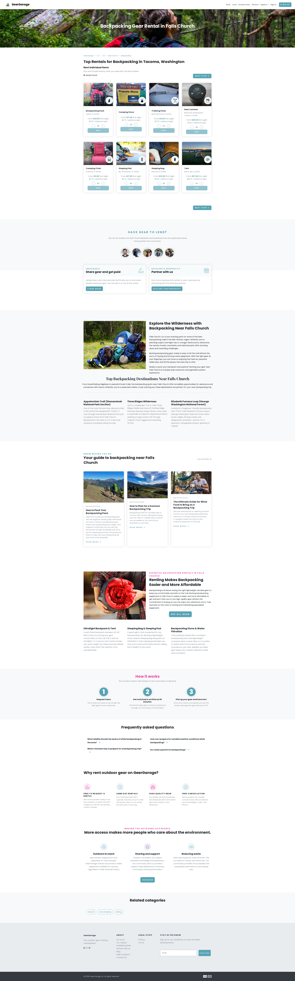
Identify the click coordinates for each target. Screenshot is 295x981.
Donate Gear (244, 4)
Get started (147, 880)
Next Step (201, 76)
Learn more (94, 289)
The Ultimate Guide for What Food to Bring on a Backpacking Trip (190, 504)
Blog (118, 951)
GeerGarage (21, 4)
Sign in (273, 4)
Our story (120, 939)
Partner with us (123, 948)
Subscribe (205, 953)
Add (98, 130)
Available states (123, 945)
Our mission (121, 942)
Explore (264, 4)
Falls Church (113, 56)
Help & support (123, 954)
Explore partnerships (167, 289)
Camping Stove (126, 112)
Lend (234, 4)
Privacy (141, 939)
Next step (201, 208)
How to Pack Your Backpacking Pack (97, 512)
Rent (228, 4)
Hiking (118, 912)
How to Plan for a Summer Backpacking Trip (145, 507)
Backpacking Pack (95, 111)
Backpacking (93, 506)
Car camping (105, 912)
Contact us (121, 957)
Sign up (285, 5)
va (104, 56)
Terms (141, 942)
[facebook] (84, 948)
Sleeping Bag (158, 168)
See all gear (180, 614)
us (98, 56)
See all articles (203, 459)
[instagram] (87, 948)
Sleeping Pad (125, 168)
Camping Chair (93, 168)
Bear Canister (191, 109)
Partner (255, 4)
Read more (92, 542)
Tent (186, 168)
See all (91, 912)
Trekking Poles (159, 111)
